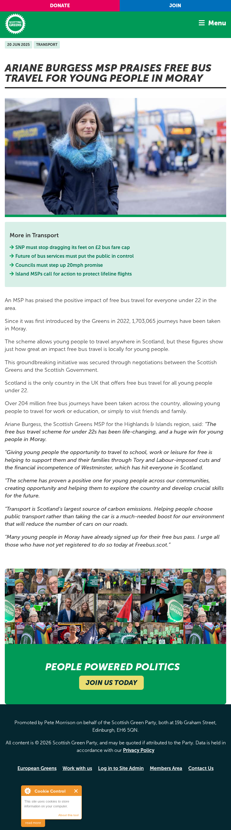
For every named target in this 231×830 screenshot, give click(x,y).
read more (33, 823)
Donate (60, 5)
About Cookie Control (27, 791)
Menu (217, 23)
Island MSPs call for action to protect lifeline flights (74, 274)
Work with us (77, 768)
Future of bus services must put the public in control (75, 256)
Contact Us (201, 768)
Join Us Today (111, 683)
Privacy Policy (138, 750)
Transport (46, 45)
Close (76, 791)
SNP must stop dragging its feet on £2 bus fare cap (73, 247)
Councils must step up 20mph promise (59, 265)
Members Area (166, 768)
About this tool (68, 815)
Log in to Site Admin (121, 768)
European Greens (37, 768)
